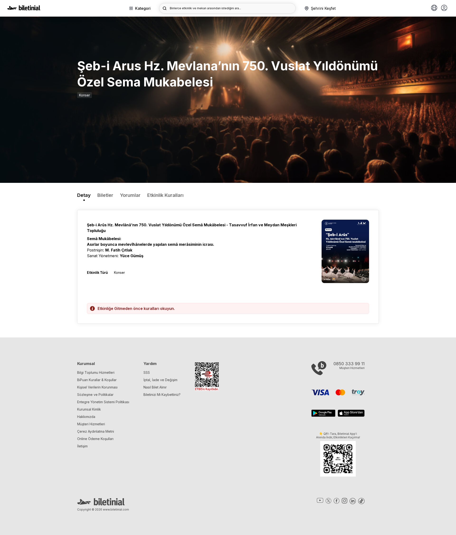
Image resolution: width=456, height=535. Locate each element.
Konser (84, 95)
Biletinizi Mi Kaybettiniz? (161, 395)
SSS (146, 372)
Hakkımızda (86, 417)
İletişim (82, 446)
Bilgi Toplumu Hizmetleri (95, 372)
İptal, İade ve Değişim (160, 380)
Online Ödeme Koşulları (95, 439)
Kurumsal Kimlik (89, 409)
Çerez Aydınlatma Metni (95, 431)
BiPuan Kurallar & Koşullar (97, 380)
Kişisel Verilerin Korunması (97, 387)
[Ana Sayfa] (23, 9)
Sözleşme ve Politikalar (95, 395)
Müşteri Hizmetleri (91, 424)
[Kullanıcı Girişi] (444, 8)
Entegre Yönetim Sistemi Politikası (103, 402)
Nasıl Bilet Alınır (155, 387)
